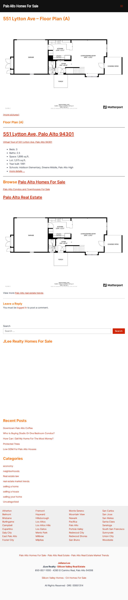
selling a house (11, 491)
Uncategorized (11, 501)
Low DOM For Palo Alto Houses (19, 449)
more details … (17, 171)
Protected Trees (11, 444)
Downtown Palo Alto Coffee (18, 428)
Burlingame (8, 521)
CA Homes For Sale (76, 577)
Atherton (7, 510)
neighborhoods (11, 471)
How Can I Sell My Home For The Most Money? (28, 438)
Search (6, 326)
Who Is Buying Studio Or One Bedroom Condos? (28, 433)
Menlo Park (41, 532)
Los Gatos (41, 529)
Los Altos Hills (43, 525)
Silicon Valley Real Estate (71, 566)
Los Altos (41, 521)
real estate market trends (16, 481)
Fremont (40, 510)
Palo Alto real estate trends (29, 293)
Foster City (8, 540)
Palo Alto (73, 525)
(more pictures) (11, 114)
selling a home (10, 486)
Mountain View (77, 514)
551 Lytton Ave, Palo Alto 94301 (38, 134)
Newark (73, 518)
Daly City (7, 532)
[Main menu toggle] (121, 6)
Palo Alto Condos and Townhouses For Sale (26, 189)
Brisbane (7, 518)
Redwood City (76, 532)
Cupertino (7, 529)
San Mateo (108, 518)
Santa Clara (108, 521)
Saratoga (107, 525)
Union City (108, 536)
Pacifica (73, 521)
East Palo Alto (9, 536)
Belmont (6, 514)
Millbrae (40, 536)
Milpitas (40, 540)
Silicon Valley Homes (53, 577)
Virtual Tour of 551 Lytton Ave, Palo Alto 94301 (27, 142)
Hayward (40, 514)
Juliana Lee (64, 563)
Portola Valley (76, 529)
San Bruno (74, 540)
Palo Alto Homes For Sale (20, 5)
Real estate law (11, 476)
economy (8, 466)
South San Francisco (113, 529)
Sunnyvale (107, 532)
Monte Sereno (76, 510)
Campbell (7, 525)
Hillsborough (42, 518)
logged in (22, 307)
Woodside (107, 540)
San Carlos (108, 510)
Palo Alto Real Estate (22, 197)
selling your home (12, 496)
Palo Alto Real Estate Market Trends (90, 555)
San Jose (107, 514)
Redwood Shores (78, 536)
